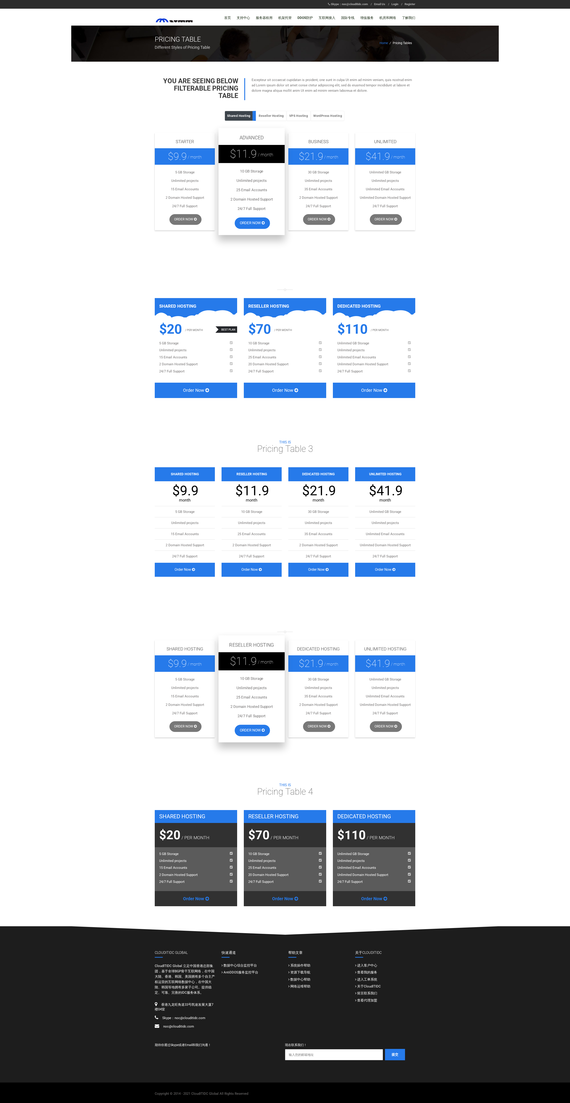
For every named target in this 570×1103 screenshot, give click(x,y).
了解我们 (408, 18)
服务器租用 (264, 18)
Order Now (184, 219)
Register (410, 4)
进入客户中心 (367, 965)
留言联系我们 (367, 993)
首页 (227, 18)
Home (384, 43)
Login (394, 4)
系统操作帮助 (300, 965)
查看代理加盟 (367, 1000)
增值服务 (367, 18)
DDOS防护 (305, 18)
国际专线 (347, 18)
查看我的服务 (367, 972)
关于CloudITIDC (369, 986)
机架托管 (285, 18)
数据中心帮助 (300, 979)
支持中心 (243, 18)
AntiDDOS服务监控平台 (241, 972)
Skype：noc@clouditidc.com (349, 4)
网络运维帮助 (300, 986)
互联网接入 (327, 18)
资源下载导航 (300, 972)
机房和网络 (387, 18)
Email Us (379, 4)
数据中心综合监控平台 (240, 965)
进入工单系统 (367, 979)
